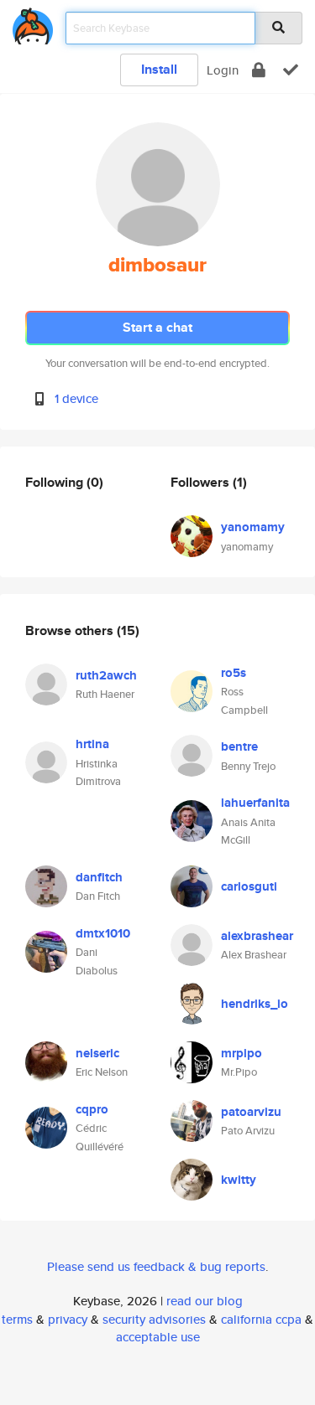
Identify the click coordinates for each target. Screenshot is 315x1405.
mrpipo (241, 1053)
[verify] (290, 69)
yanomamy (253, 527)
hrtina (92, 744)
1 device (76, 398)
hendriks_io (254, 1003)
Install (159, 69)
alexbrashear (257, 936)
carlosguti (249, 886)
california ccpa (261, 1319)
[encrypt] (258, 69)
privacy (67, 1319)
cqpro (92, 1109)
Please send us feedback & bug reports (156, 1266)
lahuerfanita (255, 802)
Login (223, 70)
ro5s (233, 673)
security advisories (154, 1319)
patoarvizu (251, 1112)
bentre (239, 746)
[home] (33, 23)
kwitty (238, 1179)
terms (17, 1319)
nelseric (97, 1053)
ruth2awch (106, 675)
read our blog (204, 1300)
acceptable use (158, 1337)
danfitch (99, 877)
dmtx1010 (103, 933)
